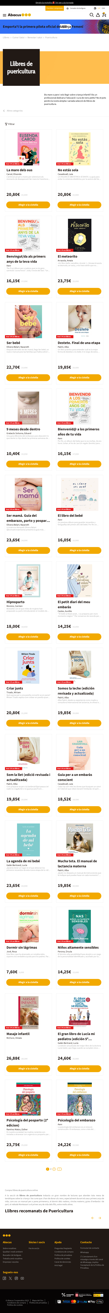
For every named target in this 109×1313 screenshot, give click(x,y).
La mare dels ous (19, 170)
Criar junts (15, 688)
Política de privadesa (63, 1255)
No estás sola (68, 170)
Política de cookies (62, 1258)
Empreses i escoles (11, 1262)
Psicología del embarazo (76, 1120)
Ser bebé (13, 342)
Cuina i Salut (18, 37)
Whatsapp (84, 1252)
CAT (99, 8)
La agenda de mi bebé (23, 861)
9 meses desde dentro (23, 429)
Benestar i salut (35, 37)
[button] (98, 15)
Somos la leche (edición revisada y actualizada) (76, 691)
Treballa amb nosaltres (12, 1258)
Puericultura (51, 37)
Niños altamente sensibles (78, 947)
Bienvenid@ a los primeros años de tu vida (78, 432)
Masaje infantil (18, 1033)
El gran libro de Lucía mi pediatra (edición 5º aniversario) (76, 1039)
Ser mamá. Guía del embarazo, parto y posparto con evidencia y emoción (28, 520)
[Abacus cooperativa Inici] (20, 16)
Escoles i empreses (55, 8)
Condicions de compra (63, 1251)
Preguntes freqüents (63, 1248)
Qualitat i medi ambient (13, 1251)
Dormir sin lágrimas (22, 947)
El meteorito (67, 256)
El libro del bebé (70, 515)
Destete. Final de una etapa (79, 342)
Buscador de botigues (12, 1255)
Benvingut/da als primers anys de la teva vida (26, 259)
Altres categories (14, 110)
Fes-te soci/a (34, 1248)
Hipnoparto (16, 602)
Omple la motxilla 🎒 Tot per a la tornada (55, 2)
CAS (103, 8)
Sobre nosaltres (9, 1248)
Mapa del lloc (37, 1300)
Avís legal (58, 1265)
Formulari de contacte (89, 1248)
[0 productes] (104, 16)
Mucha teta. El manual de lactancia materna (77, 864)
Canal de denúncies (62, 1262)
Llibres (6, 37)
